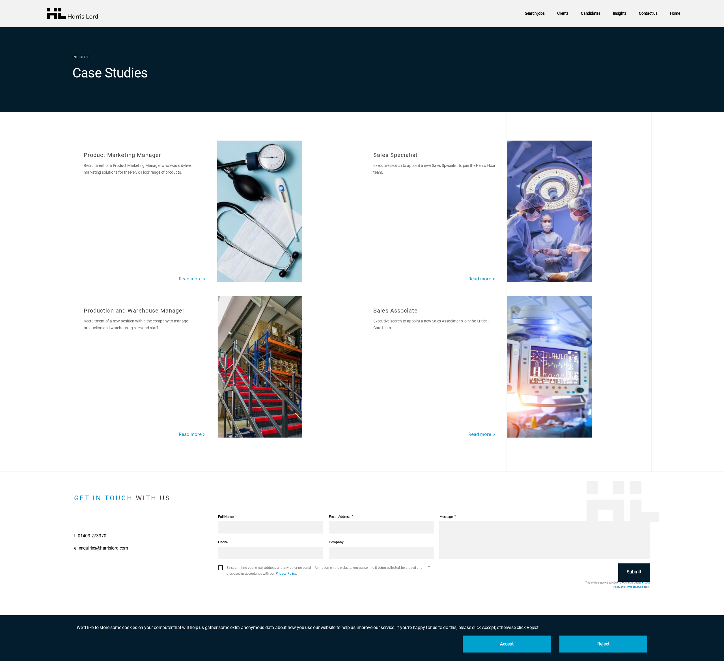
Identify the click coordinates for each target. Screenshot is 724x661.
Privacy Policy (286, 574)
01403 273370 (92, 536)
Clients (563, 13)
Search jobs (535, 13)
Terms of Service (634, 586)
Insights (619, 13)
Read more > (192, 278)
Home (675, 13)
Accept (507, 644)
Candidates (590, 13)
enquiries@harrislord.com (103, 548)
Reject (603, 644)
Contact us (648, 13)
